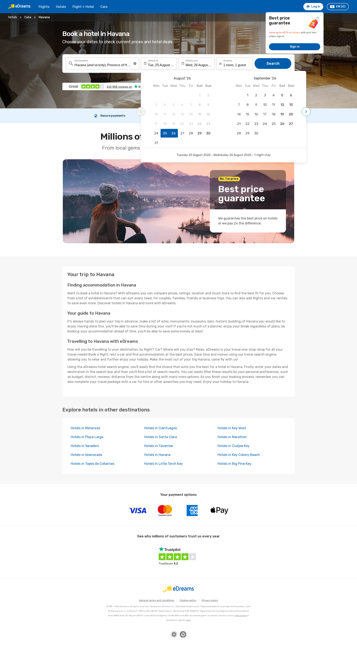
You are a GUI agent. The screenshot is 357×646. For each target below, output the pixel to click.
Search (273, 63)
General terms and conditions (156, 600)
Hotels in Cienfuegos (160, 428)
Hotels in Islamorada (86, 455)
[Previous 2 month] (140, 111)
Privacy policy (210, 600)
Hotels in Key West (232, 428)
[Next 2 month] (306, 111)
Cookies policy (188, 600)
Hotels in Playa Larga (87, 437)
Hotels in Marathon (232, 437)
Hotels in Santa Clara (160, 437)
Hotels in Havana (157, 455)
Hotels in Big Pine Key (234, 464)
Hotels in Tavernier (158, 446)
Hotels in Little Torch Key (163, 464)
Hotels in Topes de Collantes (92, 464)
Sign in (295, 46)
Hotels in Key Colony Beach (239, 455)
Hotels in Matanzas (85, 428)
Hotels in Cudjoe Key (234, 446)
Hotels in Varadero (85, 446)
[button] (135, 63)
